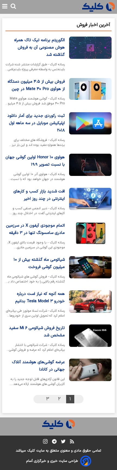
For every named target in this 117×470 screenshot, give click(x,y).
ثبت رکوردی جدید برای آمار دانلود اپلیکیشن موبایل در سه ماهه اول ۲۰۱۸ (36, 123)
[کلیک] (98, 7)
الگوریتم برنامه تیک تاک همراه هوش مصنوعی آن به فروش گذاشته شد (39, 47)
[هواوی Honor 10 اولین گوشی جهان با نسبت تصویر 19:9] (90, 169)
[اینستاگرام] (45, 442)
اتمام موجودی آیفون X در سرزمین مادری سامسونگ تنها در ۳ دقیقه (35, 229)
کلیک (31, 450)
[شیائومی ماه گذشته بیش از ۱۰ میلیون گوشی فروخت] (90, 271)
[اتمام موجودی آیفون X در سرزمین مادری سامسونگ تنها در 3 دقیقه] (90, 237)
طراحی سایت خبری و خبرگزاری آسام (52, 461)
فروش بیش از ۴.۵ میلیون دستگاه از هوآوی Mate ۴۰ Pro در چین (36, 85)
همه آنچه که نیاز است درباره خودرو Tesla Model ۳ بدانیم (40, 297)
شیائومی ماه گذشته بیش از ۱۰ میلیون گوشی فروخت (39, 263)
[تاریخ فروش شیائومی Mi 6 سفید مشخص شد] (90, 339)
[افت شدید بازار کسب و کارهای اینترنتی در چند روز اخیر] (90, 203)
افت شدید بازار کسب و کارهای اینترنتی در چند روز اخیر (39, 195)
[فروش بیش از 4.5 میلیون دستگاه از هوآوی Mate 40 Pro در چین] (90, 93)
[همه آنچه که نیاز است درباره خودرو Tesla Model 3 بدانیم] (90, 305)
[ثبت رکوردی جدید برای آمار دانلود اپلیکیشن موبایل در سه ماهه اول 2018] (90, 130)
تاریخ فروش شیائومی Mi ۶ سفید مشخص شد (37, 332)
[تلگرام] (54, 442)
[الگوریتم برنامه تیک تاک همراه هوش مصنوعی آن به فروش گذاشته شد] (90, 55)
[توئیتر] (63, 442)
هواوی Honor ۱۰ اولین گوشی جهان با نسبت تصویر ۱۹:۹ (35, 161)
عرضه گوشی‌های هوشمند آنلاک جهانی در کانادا (38, 366)
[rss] (72, 442)
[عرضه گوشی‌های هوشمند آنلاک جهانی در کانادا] (90, 373)
